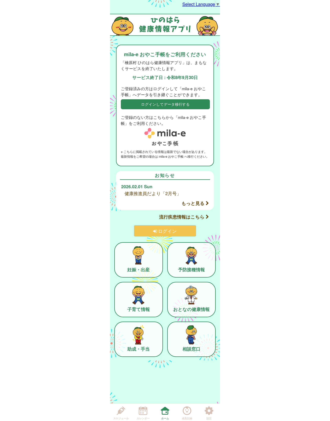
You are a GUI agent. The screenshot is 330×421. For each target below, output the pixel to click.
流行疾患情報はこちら (182, 217)
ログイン (167, 231)
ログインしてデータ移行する (165, 104)
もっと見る (194, 203)
